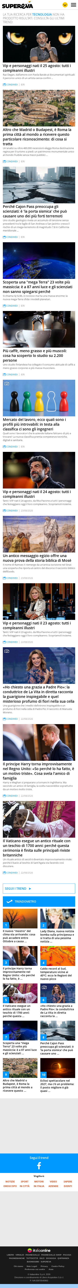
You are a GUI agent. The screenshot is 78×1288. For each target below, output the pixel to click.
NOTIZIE (10, 1181)
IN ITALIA (39, 1186)
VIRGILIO (20, 1255)
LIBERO (10, 1255)
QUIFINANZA (63, 1258)
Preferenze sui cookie (35, 1269)
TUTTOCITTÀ (32, 1258)
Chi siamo (18, 1266)
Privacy (44, 1266)
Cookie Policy (57, 1266)
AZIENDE (53, 1186)
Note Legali (32, 1266)
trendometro (25, 901)
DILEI (42, 1258)
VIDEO (53, 1181)
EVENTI (68, 1186)
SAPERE (68, 1181)
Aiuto (51, 1269)
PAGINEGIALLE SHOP (51, 1255)
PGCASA (67, 1255)
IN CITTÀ (24, 1186)
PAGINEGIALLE (33, 1255)
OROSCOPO (10, 1186)
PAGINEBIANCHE (17, 1258)
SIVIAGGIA (51, 1258)
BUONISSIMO (33, 1262)
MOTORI (39, 1181)
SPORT (24, 1181)
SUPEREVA (46, 1262)
